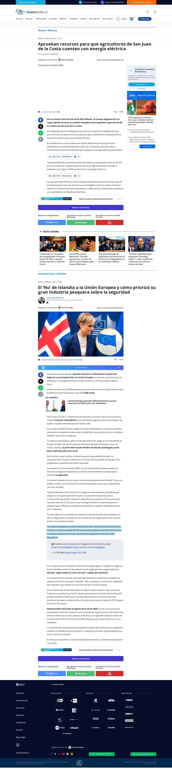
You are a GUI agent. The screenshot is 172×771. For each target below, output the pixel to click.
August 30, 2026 (78, 552)
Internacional (41, 19)
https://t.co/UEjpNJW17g (63, 547)
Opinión (83, 19)
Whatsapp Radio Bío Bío (145, 754)
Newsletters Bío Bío (90, 2)
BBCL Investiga (94, 19)
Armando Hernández (49, 54)
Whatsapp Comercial (103, 754)
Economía (53, 19)
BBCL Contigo (108, 19)
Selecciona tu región (27, 2)
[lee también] (56, 405)
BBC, (64, 416)
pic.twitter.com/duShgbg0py (90, 547)
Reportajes (20, 737)
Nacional (29, 19)
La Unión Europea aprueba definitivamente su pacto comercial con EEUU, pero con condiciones (92, 402)
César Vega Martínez (55, 298)
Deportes (63, 19)
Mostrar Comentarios (80, 208)
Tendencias (73, 19)
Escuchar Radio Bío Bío (142, 2)
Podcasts (19, 19)
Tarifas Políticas (22, 753)
